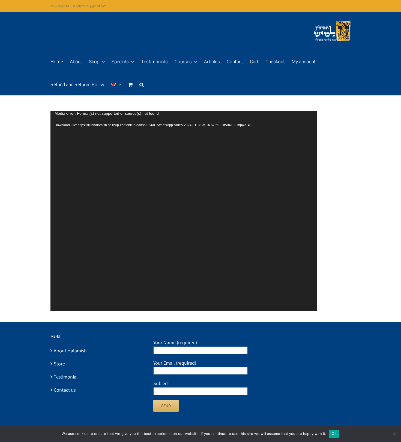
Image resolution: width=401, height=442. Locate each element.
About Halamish (70, 350)
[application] (183, 211)
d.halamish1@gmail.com (89, 6)
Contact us (65, 390)
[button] (141, 83)
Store (59, 364)
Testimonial (66, 377)
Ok (334, 433)
